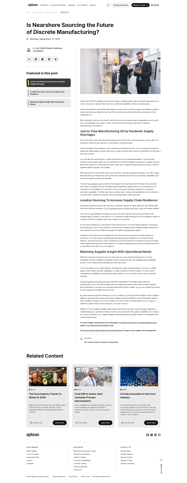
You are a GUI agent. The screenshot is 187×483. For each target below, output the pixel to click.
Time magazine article (95, 184)
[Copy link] (29, 59)
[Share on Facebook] (36, 59)
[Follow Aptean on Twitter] (151, 435)
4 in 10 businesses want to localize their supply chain (123, 208)
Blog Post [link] (65, 12)
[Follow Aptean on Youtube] (159, 435)
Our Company (82, 5)
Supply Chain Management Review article (113, 238)
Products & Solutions (58, 5)
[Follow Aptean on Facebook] (147, 435)
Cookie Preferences (58, 476)
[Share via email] (55, 59)
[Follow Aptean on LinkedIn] (155, 435)
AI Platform (44, 5)
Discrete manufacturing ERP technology (95, 282)
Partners (93, 5)
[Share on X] (42, 59)
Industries (71, 5)
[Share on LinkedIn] (49, 59)
